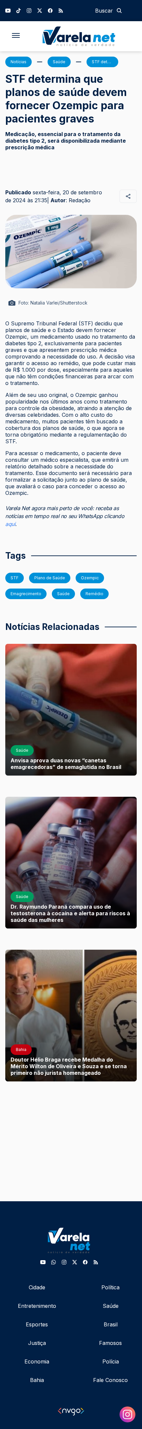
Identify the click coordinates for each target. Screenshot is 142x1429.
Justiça (37, 1343)
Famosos (110, 1343)
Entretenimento (37, 1306)
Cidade (37, 1287)
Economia (36, 1361)
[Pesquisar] (119, 11)
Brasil (111, 1324)
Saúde (111, 1306)
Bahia (37, 1380)
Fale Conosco (110, 1380)
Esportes (37, 1324)
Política (110, 1287)
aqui (10, 524)
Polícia (110, 1361)
